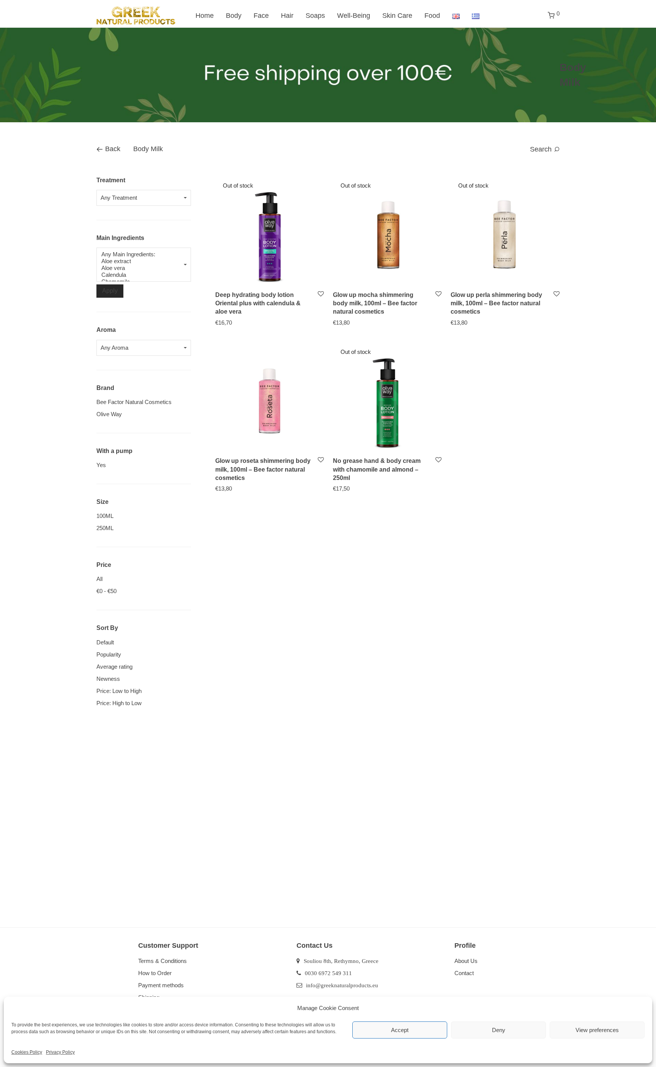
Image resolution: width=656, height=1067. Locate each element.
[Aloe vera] (140, 268)
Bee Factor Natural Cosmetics (134, 402)
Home (205, 15)
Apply (110, 290)
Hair (287, 15)
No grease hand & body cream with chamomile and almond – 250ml (377, 469)
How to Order (155, 973)
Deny (498, 1030)
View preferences (597, 1030)
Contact (464, 973)
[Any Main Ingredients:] (140, 254)
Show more (257, 322)
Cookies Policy (26, 1052)
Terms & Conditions (162, 961)
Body (233, 15)
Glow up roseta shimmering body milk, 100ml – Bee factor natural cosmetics (263, 469)
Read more (225, 322)
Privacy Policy (60, 1052)
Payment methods (161, 985)
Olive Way (109, 414)
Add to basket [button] (228, 488)
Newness (108, 679)
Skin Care (397, 15)
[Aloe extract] (140, 261)
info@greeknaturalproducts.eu (342, 985)
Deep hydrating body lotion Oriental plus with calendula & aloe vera (258, 303)
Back (111, 149)
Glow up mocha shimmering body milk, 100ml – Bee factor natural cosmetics (375, 303)
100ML (105, 516)
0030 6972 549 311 (328, 973)
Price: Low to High (119, 691)
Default (105, 642)
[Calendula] (140, 274)
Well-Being (353, 15)
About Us (466, 961)
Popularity (108, 654)
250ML (105, 528)
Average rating (114, 666)
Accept (399, 1030)
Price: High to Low (119, 703)
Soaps (315, 15)
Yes (101, 465)
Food (432, 15)
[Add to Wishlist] (320, 294)
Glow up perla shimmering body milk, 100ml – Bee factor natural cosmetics (496, 303)
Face (261, 15)
